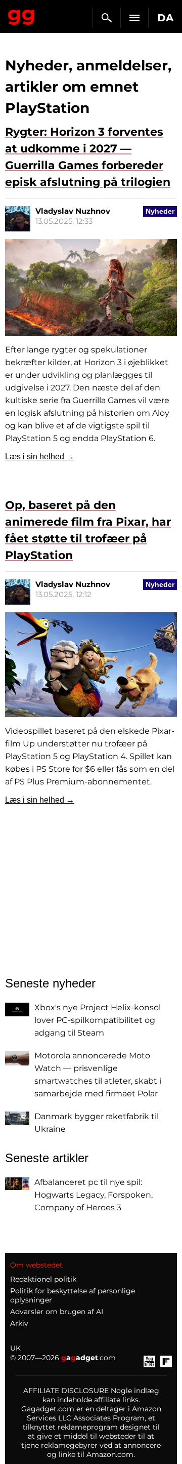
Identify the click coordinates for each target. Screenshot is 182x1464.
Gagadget (21, 15)
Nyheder (160, 211)
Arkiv (19, 1323)
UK (15, 1348)
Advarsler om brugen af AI (56, 1311)
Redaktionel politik (43, 1279)
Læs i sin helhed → (39, 456)
